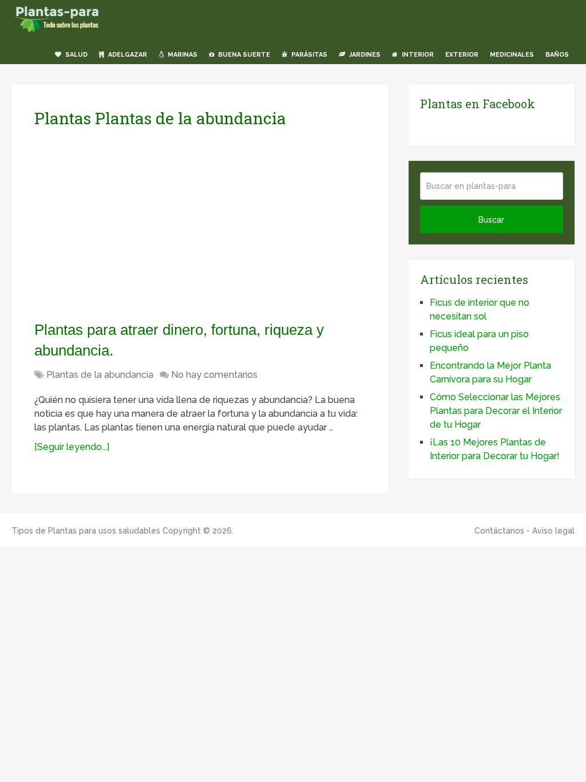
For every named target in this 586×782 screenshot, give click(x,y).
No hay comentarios (214, 374)
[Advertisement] (142, 224)
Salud (76, 54)
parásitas (308, 54)
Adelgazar (126, 54)
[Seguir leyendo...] (71, 446)
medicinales (512, 54)
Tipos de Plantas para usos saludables (85, 530)
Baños (557, 54)
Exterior (461, 54)
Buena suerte (243, 54)
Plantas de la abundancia (99, 374)
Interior (417, 54)
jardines (364, 54)
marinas (181, 54)
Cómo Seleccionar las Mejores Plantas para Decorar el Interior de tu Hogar (496, 411)
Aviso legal (553, 530)
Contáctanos (499, 530)
